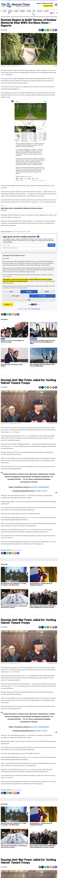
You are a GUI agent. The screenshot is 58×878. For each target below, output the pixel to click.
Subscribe (51, 245)
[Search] (56, 13)
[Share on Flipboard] (53, 30)
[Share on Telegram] (45, 30)
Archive (46, 11)
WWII (28, 231)
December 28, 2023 (40, 491)
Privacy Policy (14, 247)
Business (22, 11)
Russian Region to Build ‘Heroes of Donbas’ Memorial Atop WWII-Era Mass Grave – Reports (29, 22)
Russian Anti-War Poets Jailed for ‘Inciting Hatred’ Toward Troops (28, 381)
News (4, 11)
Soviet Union (14, 231)
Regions (16, 11)
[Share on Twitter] (42, 30)
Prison (13, 550)
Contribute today (48, 5)
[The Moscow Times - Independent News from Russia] (15, 5)
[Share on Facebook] (40, 30)
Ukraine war (22, 231)
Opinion (29, 11)
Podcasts (40, 11)
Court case (19, 550)
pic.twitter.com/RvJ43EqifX (39, 487)
